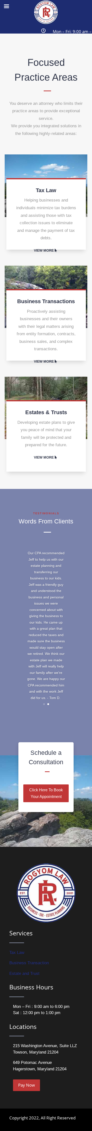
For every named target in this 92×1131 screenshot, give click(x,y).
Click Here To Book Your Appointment (46, 793)
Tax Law (16, 952)
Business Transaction (29, 963)
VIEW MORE (44, 250)
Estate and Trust (24, 973)
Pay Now (26, 1085)
